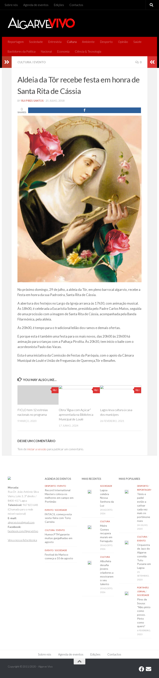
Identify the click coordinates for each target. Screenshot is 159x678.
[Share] (84, 110)
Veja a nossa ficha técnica (22, 540)
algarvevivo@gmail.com (21, 522)
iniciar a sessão (37, 449)
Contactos (76, 5)
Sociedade (36, 41)
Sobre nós (11, 5)
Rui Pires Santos (32, 100)
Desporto (106, 41)
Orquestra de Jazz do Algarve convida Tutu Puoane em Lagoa (144, 556)
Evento (40, 62)
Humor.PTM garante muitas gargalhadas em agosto (58, 538)
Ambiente (88, 41)
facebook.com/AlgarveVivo (23, 531)
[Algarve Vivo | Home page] (41, 23)
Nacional (46, 51)
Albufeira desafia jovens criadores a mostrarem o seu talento (106, 572)
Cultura (72, 41)
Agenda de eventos (35, 5)
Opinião (123, 41)
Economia (63, 51)
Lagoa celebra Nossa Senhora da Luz (107, 497)
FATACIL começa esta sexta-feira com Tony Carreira (58, 518)
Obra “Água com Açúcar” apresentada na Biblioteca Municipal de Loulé (76, 414)
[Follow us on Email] (148, 669)
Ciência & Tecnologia (88, 51)
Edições (59, 5)
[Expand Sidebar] (7, 62)
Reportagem (16, 41)
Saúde (137, 41)
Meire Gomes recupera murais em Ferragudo (106, 533)
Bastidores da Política (21, 51)
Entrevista (54, 41)
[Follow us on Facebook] (141, 669)
